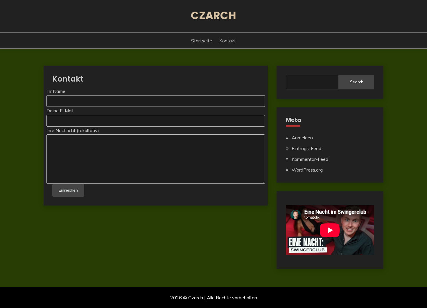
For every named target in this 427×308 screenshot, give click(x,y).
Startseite (201, 41)
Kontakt (227, 41)
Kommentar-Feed (310, 159)
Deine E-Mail (59, 111)
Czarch (213, 15)
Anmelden (302, 138)
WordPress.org (307, 170)
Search (356, 81)
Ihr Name (55, 91)
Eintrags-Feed (306, 148)
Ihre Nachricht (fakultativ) (72, 130)
